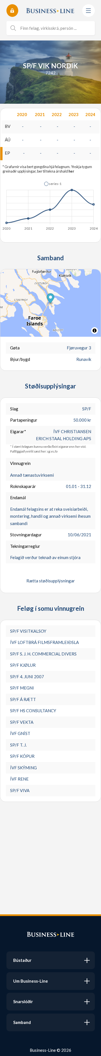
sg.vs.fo (52, 451)
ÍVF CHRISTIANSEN (72, 431)
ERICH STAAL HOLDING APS (63, 438)
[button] (52, 184)
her (71, 171)
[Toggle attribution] (94, 330)
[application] (50, 204)
